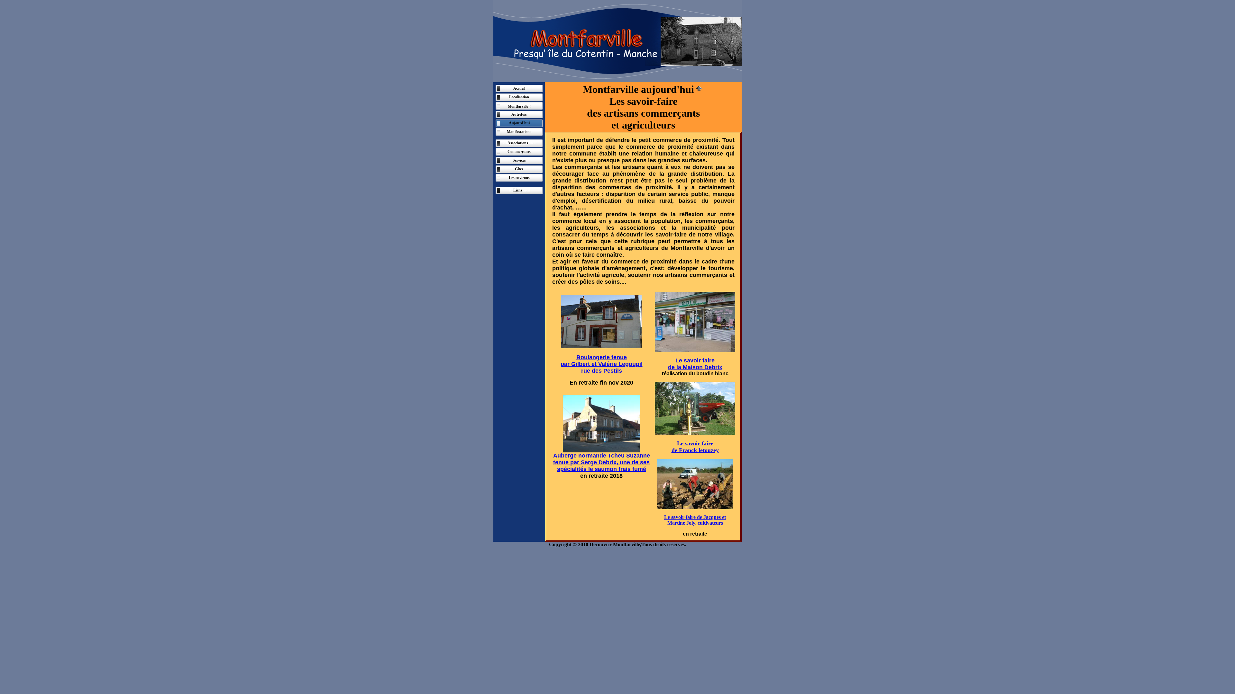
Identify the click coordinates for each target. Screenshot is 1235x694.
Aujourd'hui (519, 123)
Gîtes (519, 169)
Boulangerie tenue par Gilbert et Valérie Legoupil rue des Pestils (602, 364)
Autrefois (519, 114)
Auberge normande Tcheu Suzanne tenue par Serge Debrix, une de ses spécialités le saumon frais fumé (601, 462)
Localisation (519, 97)
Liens (517, 190)
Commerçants (519, 151)
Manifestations (519, 131)
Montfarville (518, 106)
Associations (518, 143)
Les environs (519, 177)
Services (519, 160)
